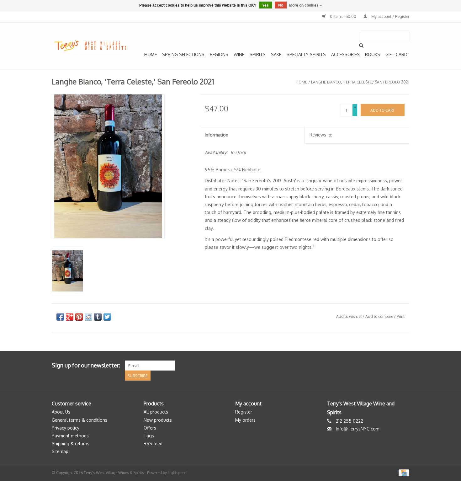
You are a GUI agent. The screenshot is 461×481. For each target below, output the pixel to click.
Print (401, 316)
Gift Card (396, 54)
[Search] (361, 45)
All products (156, 411)
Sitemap (60, 451)
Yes (265, 5)
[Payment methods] (402, 472)
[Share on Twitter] (107, 317)
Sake (276, 54)
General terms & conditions (79, 420)
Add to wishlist (349, 316)
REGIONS (219, 54)
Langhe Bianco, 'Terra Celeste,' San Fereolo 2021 (360, 82)
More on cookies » (305, 5)
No (280, 5)
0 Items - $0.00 (343, 16)
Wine (239, 54)
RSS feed (153, 443)
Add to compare (379, 316)
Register (243, 411)
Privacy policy (65, 427)
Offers (150, 427)
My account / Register (389, 16)
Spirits (258, 54)
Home (150, 54)
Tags (149, 435)
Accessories (345, 54)
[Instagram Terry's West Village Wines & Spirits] (404, 366)
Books (372, 54)
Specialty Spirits (306, 54)
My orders (245, 420)
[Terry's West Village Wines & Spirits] (90, 46)
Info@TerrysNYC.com (357, 428)
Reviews (321, 134)
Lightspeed (177, 472)
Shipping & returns (70, 443)
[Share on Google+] (69, 317)
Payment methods (70, 435)
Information (216, 134)
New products (158, 420)
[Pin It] (79, 317)
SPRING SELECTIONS (183, 54)
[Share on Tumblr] (98, 317)
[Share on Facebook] (60, 317)
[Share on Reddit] (88, 317)
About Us (61, 411)
